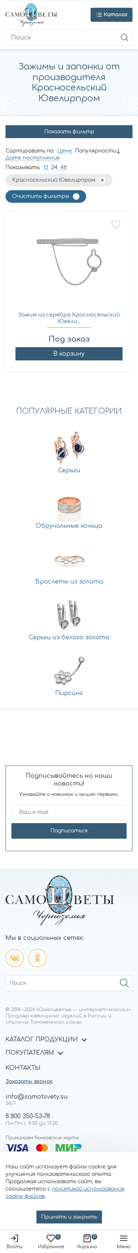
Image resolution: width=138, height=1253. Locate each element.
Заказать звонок (29, 1081)
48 (63, 167)
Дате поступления (33, 158)
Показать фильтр (69, 131)
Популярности (95, 151)
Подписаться (69, 830)
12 (45, 167)
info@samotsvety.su (37, 1096)
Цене (64, 151)
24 (54, 167)
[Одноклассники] (37, 958)
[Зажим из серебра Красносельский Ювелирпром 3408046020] (69, 266)
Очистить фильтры (40, 196)
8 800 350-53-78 (28, 1116)
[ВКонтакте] (15, 958)
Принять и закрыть (69, 1217)
